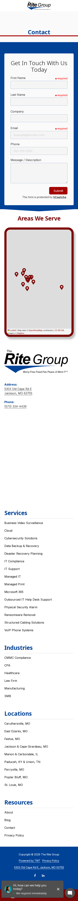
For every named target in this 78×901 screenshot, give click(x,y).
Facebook (35, 875)
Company (17, 111)
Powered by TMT (29, 860)
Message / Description (26, 160)
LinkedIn (43, 875)
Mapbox (20, 333)
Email (14, 128)
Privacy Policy (50, 860)
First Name (18, 78)
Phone (15, 144)
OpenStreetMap (35, 330)
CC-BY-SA (59, 330)
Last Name (18, 94)
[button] (27, 288)
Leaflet (13, 330)
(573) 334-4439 (15, 406)
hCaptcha (59, 197)
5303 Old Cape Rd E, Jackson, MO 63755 (39, 867)
